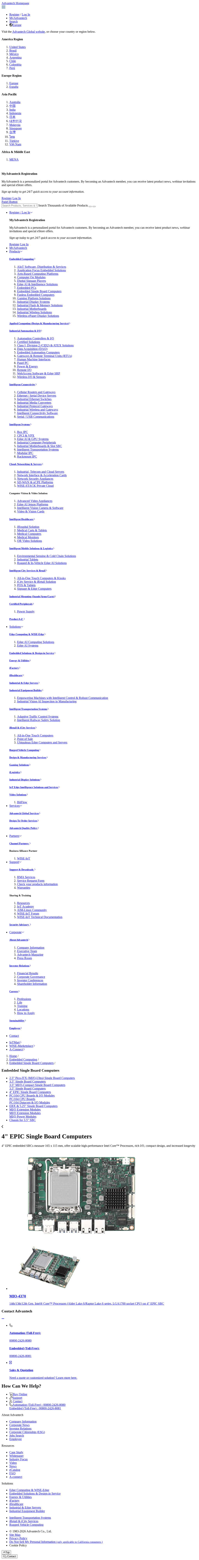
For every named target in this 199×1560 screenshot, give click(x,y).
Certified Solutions (28, 342)
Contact (14, 1035)
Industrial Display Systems (33, 301)
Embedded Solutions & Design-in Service (31, 653)
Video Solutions (17, 794)
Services (14, 805)
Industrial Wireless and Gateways (37, 409)
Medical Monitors (28, 537)
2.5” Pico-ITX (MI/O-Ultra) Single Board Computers (42, 1078)
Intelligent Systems (19, 424)
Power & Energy (27, 366)
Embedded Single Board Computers (39, 291)
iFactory (14, 667)
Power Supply (26, 611)
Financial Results (27, 973)
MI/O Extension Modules (25, 1109)
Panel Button (9, 201)
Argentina (15, 57)
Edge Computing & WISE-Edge (26, 634)
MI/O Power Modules (22, 1116)
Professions (24, 999)
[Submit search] (90, 206)
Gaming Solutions (19, 764)
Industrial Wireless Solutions (34, 312)
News (13, 1466)
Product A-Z (16, 619)
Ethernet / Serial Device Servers (36, 395)
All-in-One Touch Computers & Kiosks (41, 578)
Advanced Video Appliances (34, 501)
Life (19, 1002)
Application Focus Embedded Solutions (41, 270)
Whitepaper (16, 1455)
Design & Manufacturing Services (27, 757)
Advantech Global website (28, 31)
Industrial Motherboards (31, 308)
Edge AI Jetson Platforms (32, 504)
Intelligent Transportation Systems (38, 449)
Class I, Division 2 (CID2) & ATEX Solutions (45, 345)
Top (7, 1552)
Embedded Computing (21, 259)
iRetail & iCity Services (22, 727)
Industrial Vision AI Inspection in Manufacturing (47, 701)
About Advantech (18, 939)
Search (13, 21)
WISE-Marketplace (21, 1046)
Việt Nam (15, 144)
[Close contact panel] (3, 1318)
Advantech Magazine (30, 954)
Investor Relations (19, 965)
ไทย (12, 136)
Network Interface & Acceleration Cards (42, 475)
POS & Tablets (26, 585)
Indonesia (15, 113)
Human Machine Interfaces (33, 359)
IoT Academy (25, 906)
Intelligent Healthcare (21, 519)
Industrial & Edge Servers (23, 682)
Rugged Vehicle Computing (24, 750)
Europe (16, 25)
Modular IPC (25, 453)
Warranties (23, 887)
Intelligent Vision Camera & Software (40, 508)
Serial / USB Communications (35, 416)
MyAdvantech (18, 18)
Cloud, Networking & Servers (25, 464)
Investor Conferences (30, 980)
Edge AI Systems (27, 645)
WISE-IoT (23, 858)
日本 (12, 117)
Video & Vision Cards (30, 511)
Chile (12, 61)
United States (17, 47)
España (13, 86)
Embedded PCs (26, 287)
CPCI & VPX (25, 435)
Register (14, 14)
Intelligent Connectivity (22, 384)
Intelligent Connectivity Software (37, 413)
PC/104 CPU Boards (22, 1099)
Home (13, 1056)
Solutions (15, 626)
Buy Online (20, 1394)
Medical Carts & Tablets (32, 530)
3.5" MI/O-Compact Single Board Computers (37, 1085)
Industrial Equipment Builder (25, 690)
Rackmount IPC (27, 456)
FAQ (12, 1473)
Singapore (15, 128)
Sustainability (16, 1020)
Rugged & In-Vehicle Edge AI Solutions (42, 563)
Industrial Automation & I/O (25, 330)
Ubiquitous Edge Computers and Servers (42, 742)
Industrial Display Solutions (24, 779)
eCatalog (14, 1469)
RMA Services (26, 877)
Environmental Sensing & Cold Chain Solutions (46, 556)
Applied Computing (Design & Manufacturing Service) (39, 323)
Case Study (16, 1452)
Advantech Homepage (15, 3)
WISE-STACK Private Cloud (35, 485)
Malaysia (14, 125)
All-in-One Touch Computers (35, 735)
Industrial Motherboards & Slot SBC (39, 446)
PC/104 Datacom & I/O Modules (29, 1102)
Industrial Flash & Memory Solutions (40, 305)
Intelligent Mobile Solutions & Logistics (31, 548)
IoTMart (14, 1042)
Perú (12, 68)
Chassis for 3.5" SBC (22, 1120)
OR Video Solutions (29, 540)
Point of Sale (25, 739)
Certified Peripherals (20, 603)
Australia (14, 102)
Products (14, 251)
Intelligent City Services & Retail (27, 570)
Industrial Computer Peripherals (36, 442)
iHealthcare (15, 675)
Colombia (15, 64)
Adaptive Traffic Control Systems (37, 716)
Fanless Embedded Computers (35, 294)
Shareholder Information (32, 983)
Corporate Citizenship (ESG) (27, 1432)
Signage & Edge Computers (34, 588)
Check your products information (37, 884)
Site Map (14, 1534)
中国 (12, 105)
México (14, 54)
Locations (23, 1009)
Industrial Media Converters (34, 402)
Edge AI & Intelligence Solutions (37, 284)
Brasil (13, 50)
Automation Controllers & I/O (35, 338)
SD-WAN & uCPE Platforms (35, 482)
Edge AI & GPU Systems (33, 439)
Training (22, 1006)
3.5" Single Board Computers (27, 1081)
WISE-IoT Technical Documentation (39, 917)
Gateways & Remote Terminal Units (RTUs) (44, 356)
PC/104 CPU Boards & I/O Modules (32, 1095)
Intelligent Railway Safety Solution (38, 720)
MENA (14, 159)
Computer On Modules (31, 277)
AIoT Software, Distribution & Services (41, 266)
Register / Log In (19, 212)
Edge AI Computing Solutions (35, 642)
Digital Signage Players (31, 280)
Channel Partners (19, 843)
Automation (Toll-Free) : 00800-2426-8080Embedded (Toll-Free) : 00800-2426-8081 (37, 1406)
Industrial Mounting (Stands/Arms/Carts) (31, 596)
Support (14, 862)
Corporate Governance (31, 976)
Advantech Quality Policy (23, 828)
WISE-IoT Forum (28, 913)
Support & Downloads (21, 869)
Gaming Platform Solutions (34, 298)
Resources (23, 903)
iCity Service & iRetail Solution (36, 581)
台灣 (12, 132)
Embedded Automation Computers (38, 352)
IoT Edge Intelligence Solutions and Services (33, 787)
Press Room (24, 958)
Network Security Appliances (35, 478)
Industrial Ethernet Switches (34, 399)
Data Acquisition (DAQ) (32, 349)
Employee (14, 1028)
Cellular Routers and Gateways (36, 392)
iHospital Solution (28, 526)
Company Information (30, 947)
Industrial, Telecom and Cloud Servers (40, 471)
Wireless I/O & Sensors (31, 377)
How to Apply (26, 1013)
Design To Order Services (23, 820)
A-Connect (16, 1049)
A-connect (15, 1476)
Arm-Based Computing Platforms (37, 273)
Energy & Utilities (19, 660)
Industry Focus (18, 1459)
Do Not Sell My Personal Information (56, 1541)
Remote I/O (24, 370)
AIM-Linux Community (32, 910)
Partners (14, 836)
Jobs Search (16, 1435)
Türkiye (14, 140)
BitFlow (22, 802)
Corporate (15, 932)
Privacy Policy (18, 1538)
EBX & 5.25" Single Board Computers (33, 1106)
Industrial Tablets (27, 559)
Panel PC (23, 363)
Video (13, 1462)
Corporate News (19, 1425)
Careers (13, 991)
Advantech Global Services (24, 813)
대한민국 (15, 121)
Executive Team (27, 951)
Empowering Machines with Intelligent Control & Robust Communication (62, 698)
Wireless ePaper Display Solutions (38, 315)
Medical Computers (29, 533)
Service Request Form (30, 880)
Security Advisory (19, 924)
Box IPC (22, 432)
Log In (26, 14)
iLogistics (14, 772)
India (12, 109)
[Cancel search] (94, 206)
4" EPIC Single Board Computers (30, 1092)
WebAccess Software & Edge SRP (38, 373)
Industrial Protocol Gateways (35, 406)
